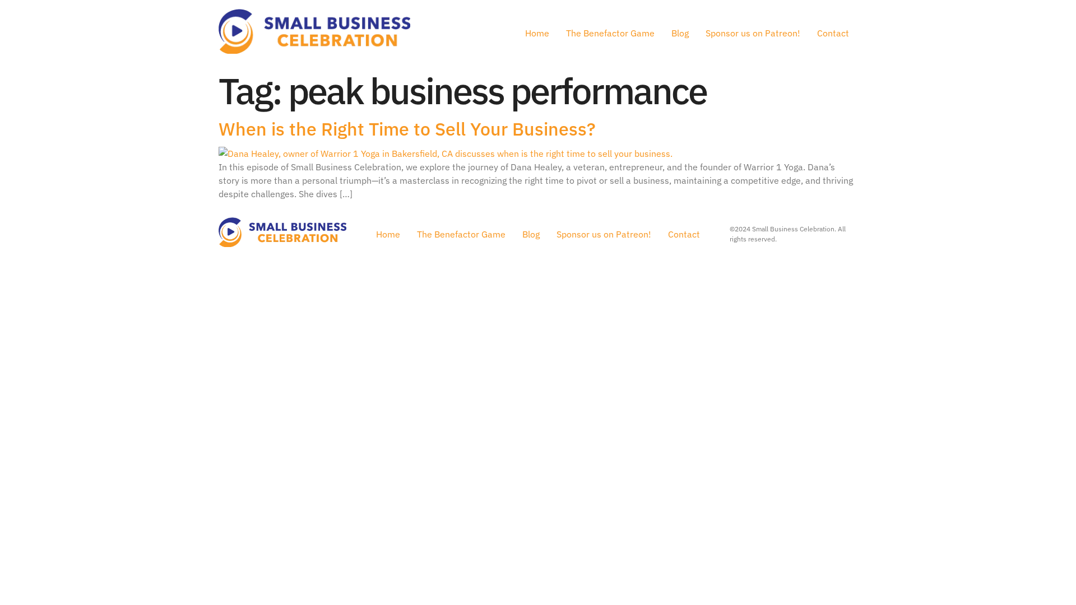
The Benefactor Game (610, 33)
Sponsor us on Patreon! (753, 33)
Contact (833, 33)
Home (537, 33)
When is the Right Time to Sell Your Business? (407, 129)
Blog (680, 33)
